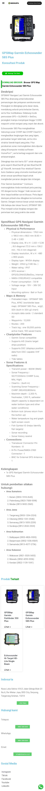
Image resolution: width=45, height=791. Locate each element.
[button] (3, 3)
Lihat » (7, 627)
